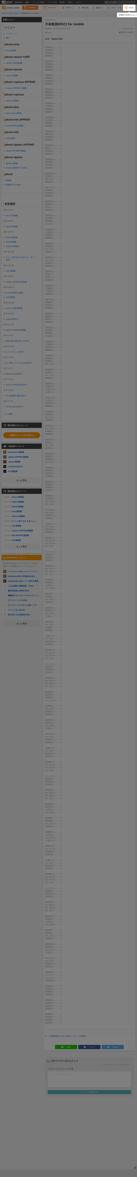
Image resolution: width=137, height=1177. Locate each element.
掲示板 (131, 8)
